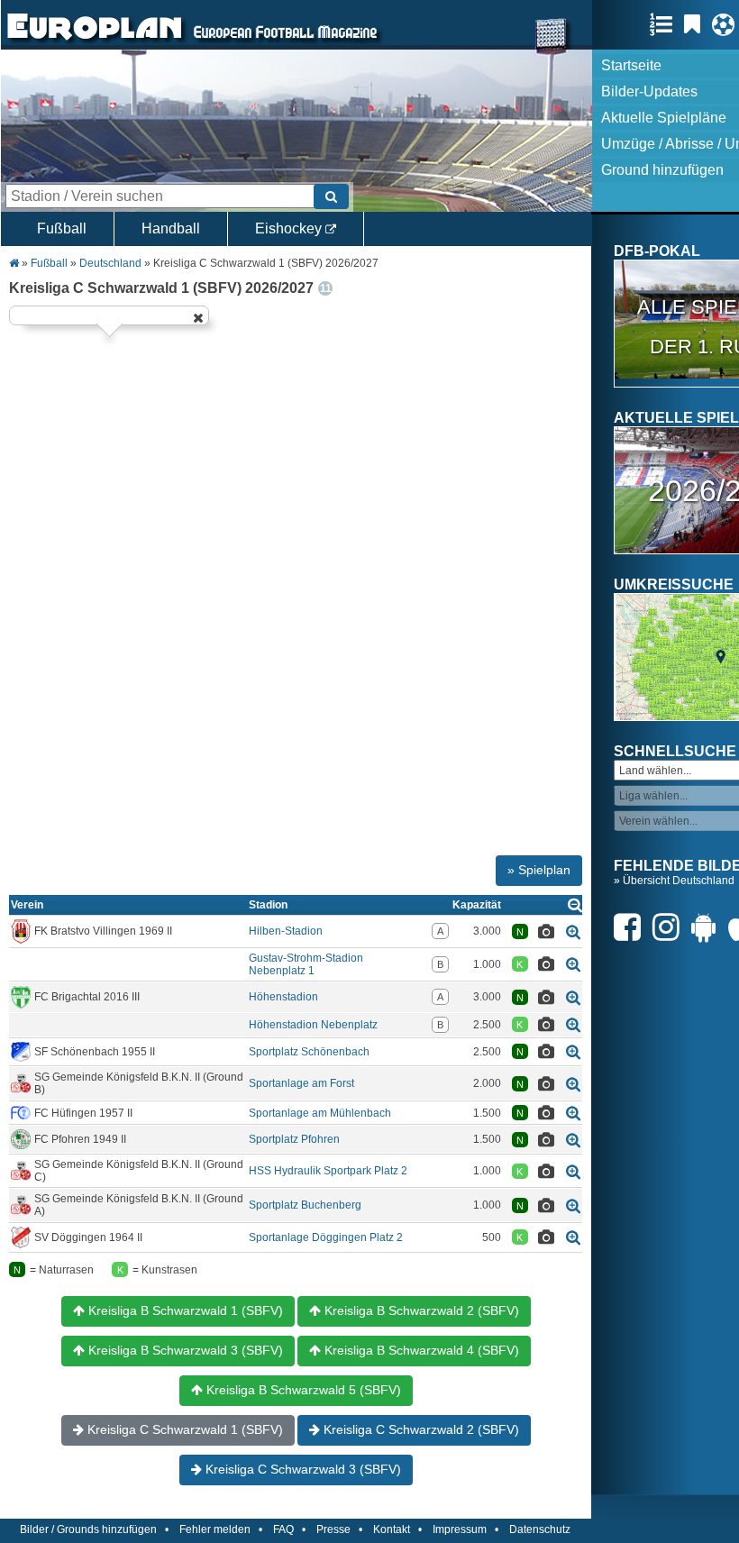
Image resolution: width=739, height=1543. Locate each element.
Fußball (62, 228)
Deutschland (110, 263)
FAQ (283, 1529)
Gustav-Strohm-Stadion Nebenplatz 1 (306, 964)
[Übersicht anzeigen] (575, 904)
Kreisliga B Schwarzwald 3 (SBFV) (184, 1350)
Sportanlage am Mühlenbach (320, 1113)
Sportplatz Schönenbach (309, 1051)
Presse (333, 1529)
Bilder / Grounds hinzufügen (88, 1529)
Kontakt (391, 1529)
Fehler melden (215, 1529)
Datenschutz (539, 1529)
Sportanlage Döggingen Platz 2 (326, 1237)
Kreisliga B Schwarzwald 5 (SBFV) (302, 1390)
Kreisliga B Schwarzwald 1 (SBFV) (184, 1310)
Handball (170, 228)
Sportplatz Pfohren (294, 1139)
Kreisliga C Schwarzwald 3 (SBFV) (301, 1469)
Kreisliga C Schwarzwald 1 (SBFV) (183, 1429)
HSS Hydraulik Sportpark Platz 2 (328, 1170)
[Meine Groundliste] (665, 24)
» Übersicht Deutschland (674, 880)
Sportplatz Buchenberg (305, 1205)
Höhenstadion (283, 997)
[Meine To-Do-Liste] (696, 24)
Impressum (460, 1529)
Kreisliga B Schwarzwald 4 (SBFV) (420, 1350)
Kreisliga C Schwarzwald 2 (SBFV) (419, 1429)
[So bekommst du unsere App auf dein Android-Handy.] (708, 927)
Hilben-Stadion (286, 931)
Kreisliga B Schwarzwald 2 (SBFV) (420, 1310)
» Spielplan (538, 870)
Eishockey (290, 228)
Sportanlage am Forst (301, 1083)
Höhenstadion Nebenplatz (313, 1024)
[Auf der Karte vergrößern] (573, 931)
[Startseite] (94, 41)
